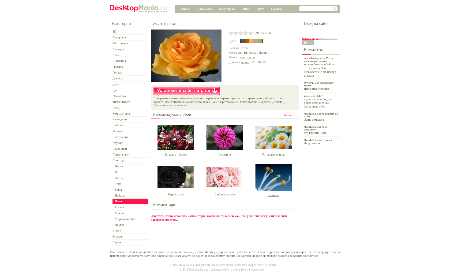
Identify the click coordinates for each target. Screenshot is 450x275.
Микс (246, 9)
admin (245, 62)
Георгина (225, 154)
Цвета (260, 9)
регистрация (310, 38)
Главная (185, 9)
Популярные (227, 9)
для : (320, 67)
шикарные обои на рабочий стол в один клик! (237, 269)
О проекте (176, 265)
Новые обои (204, 9)
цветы (251, 57)
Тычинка (273, 195)
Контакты (270, 265)
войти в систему (227, 216)
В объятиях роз (224, 194)
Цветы (263, 52)
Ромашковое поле (273, 154)
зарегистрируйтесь (164, 219)
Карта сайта (256, 265)
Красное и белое (176, 154)
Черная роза (176, 194)
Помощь (276, 9)
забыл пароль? (328, 38)
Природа (250, 52)
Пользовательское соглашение (170, 105)
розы (242, 57)
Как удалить (203, 265)
